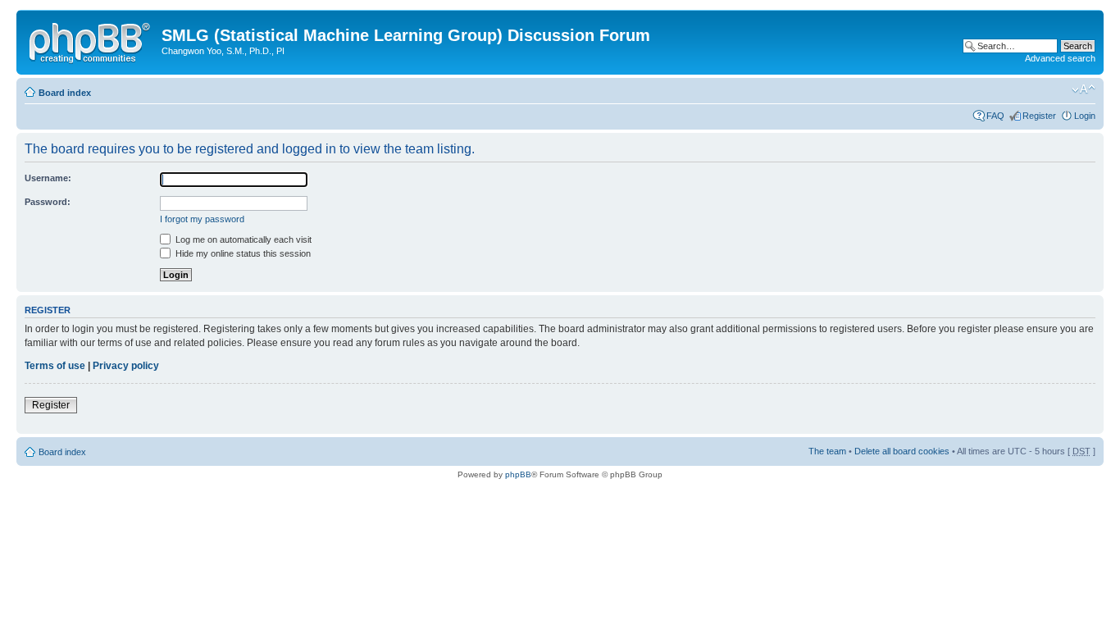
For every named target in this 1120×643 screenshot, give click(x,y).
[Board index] (91, 40)
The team (827, 451)
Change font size (1083, 89)
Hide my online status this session (242, 253)
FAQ (995, 116)
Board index (65, 93)
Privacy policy (126, 366)
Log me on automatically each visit (242, 239)
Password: (48, 202)
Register (1039, 116)
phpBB (518, 474)
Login (1084, 116)
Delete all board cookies (901, 451)
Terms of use (55, 366)
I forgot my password (202, 219)
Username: (48, 178)
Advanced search (1060, 58)
